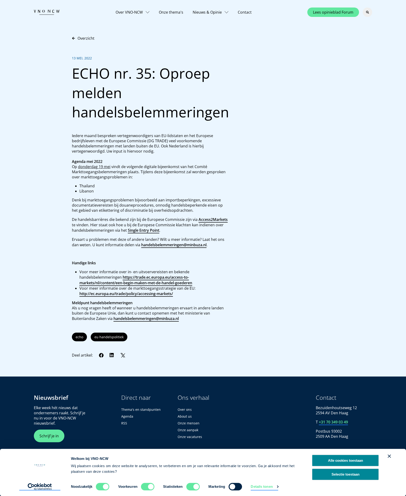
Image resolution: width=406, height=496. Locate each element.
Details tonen (262, 486)
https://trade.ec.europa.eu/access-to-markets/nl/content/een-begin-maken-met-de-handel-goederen (135, 280)
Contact (245, 12)
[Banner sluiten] (389, 456)
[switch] (147, 486)
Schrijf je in (49, 435)
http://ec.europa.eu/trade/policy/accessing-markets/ (126, 293)
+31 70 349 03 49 (333, 422)
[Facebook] (101, 355)
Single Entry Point (143, 230)
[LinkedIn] (111, 355)
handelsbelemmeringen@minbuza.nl (174, 244)
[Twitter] (122, 355)
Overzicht (86, 38)
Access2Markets (213, 219)
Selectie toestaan (345, 474)
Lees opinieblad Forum (333, 12)
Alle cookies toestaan (345, 460)
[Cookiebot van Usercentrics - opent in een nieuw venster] (39, 486)
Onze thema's (171, 12)
